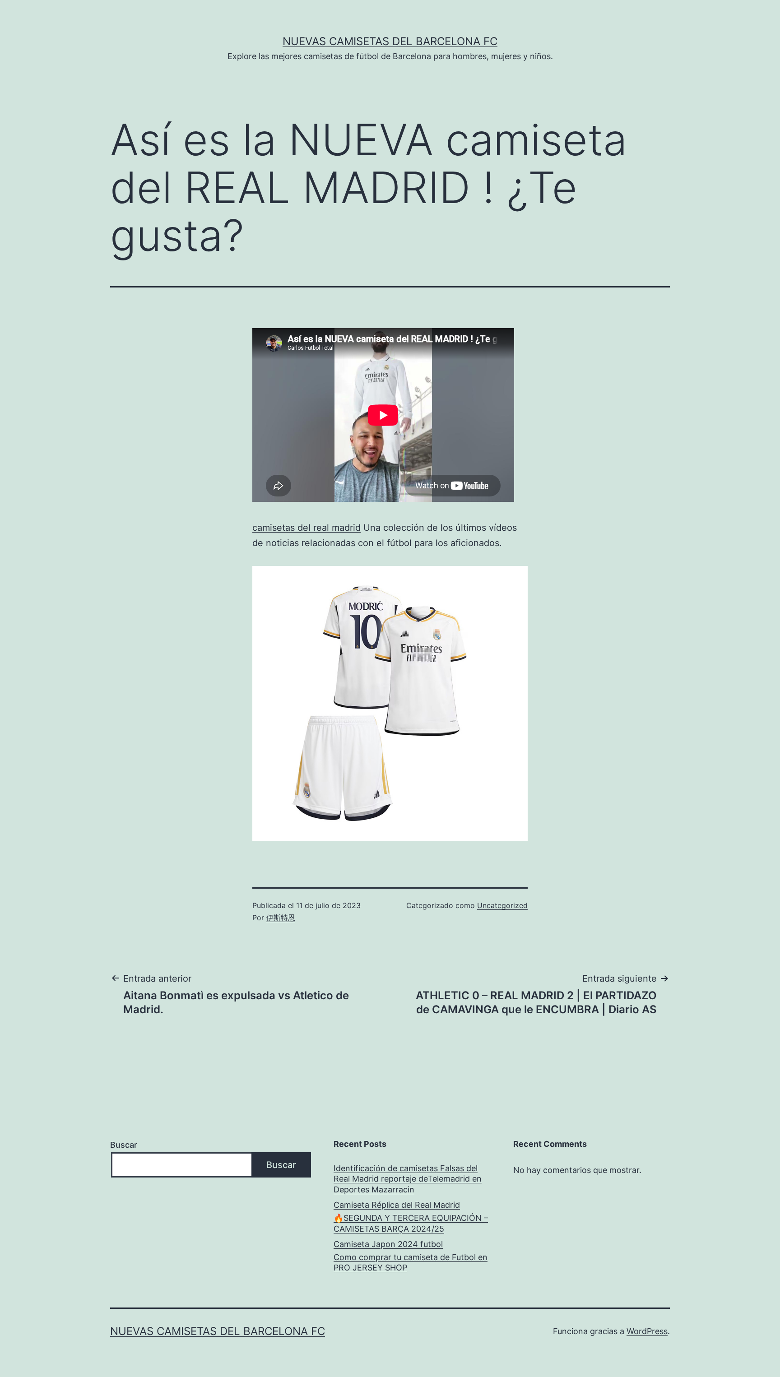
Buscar (123, 1145)
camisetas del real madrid (306, 527)
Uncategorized (502, 905)
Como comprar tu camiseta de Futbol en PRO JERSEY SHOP (411, 1262)
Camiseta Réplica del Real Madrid (397, 1205)
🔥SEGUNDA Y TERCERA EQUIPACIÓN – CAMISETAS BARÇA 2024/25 (411, 1223)
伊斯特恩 (280, 917)
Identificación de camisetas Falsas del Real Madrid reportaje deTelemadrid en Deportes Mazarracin (408, 1179)
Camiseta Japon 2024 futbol (388, 1244)
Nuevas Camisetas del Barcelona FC (390, 41)
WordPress (647, 1331)
